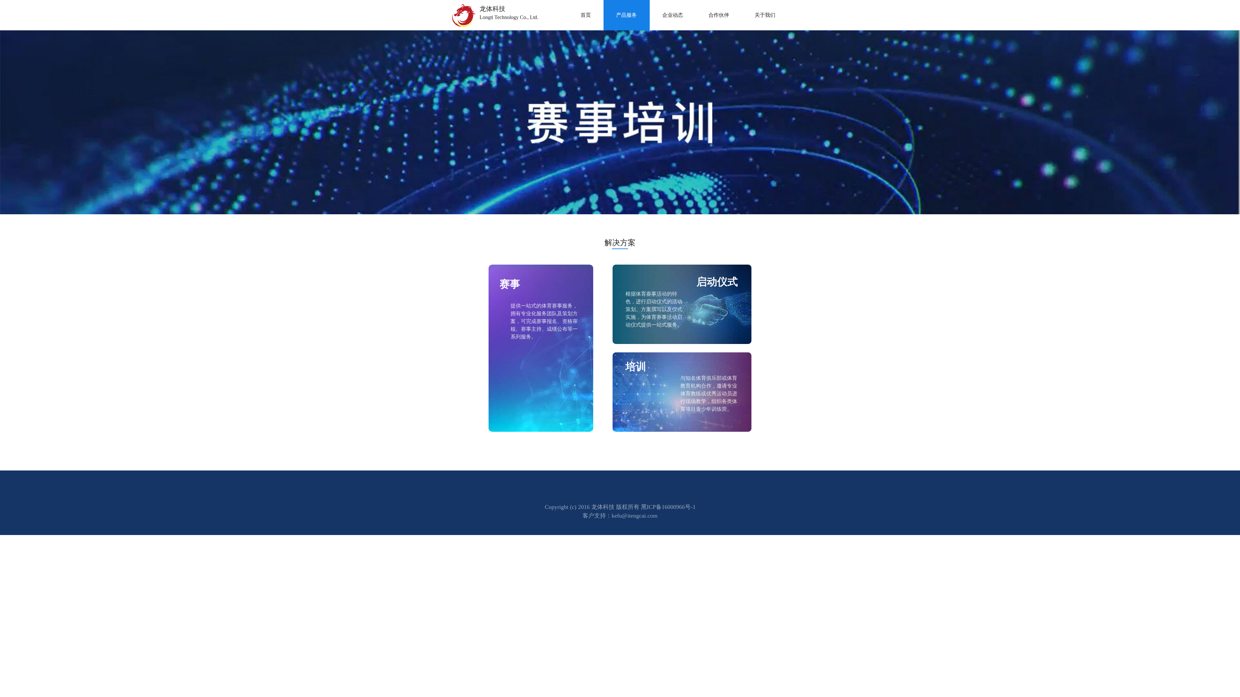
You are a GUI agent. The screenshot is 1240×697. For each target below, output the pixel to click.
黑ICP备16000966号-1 (668, 507)
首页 (586, 15)
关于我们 (765, 15)
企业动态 (672, 15)
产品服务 (626, 15)
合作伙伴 (718, 15)
